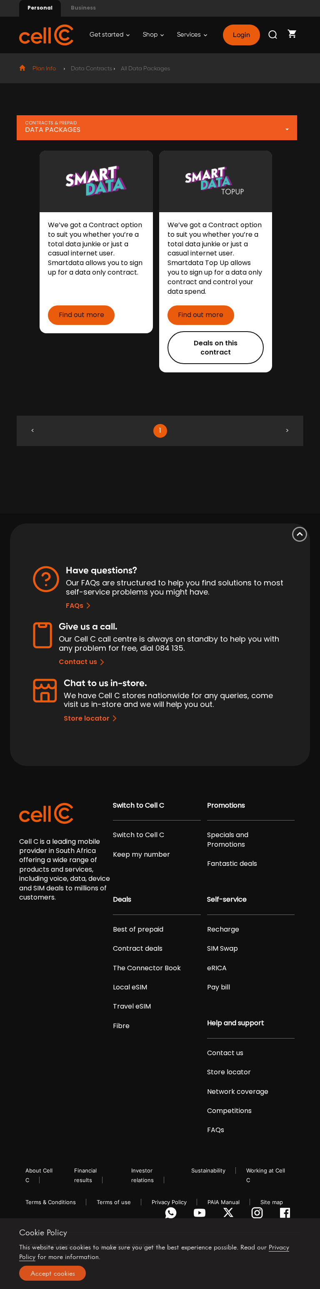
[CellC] (46, 34)
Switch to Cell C (138, 805)
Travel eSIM (132, 1006)
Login (241, 35)
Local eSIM (130, 987)
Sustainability (208, 1170)
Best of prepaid (138, 929)
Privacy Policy (169, 1202)
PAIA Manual (224, 1202)
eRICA (217, 968)
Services (189, 35)
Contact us (78, 662)
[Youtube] (201, 1215)
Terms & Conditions (50, 1202)
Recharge (223, 929)
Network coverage (237, 1091)
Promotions (226, 805)
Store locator (87, 718)
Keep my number (141, 854)
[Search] (273, 35)
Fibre (121, 1026)
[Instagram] (258, 1215)
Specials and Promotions (227, 839)
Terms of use (114, 1202)
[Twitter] (229, 1215)
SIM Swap (222, 948)
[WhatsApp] (172, 1215)
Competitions (229, 1110)
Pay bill (218, 987)
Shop (151, 35)
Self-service (227, 899)
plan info (44, 69)
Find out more (81, 315)
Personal (40, 7)
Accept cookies (52, 1273)
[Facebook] (287, 1215)
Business (83, 7)
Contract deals (137, 948)
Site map (271, 1202)
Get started (107, 35)
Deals (122, 899)
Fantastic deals (232, 863)
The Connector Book (147, 968)
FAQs (74, 605)
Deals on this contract (216, 347)
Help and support (235, 1023)
